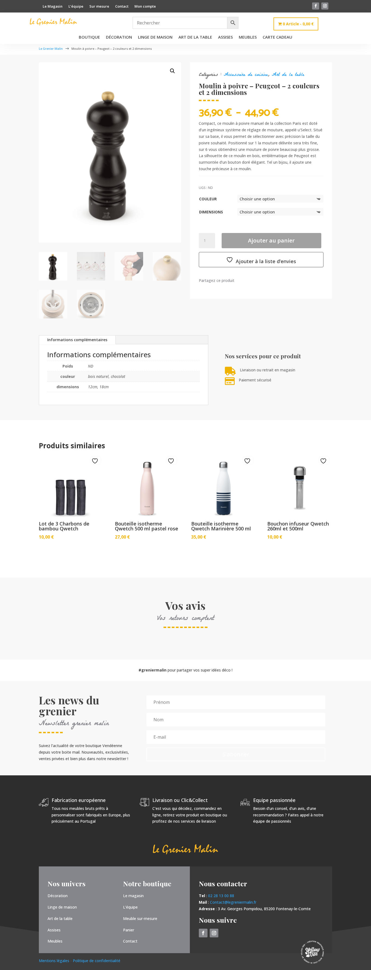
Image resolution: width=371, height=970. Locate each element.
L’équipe (75, 6)
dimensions (211, 211)
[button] (172, 71)
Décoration (119, 37)
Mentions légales (54, 960)
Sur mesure (99, 6)
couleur (208, 198)
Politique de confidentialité (96, 960)
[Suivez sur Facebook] (315, 6)
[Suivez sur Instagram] (324, 6)
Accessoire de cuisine (246, 75)
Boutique (89, 37)
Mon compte (145, 6)
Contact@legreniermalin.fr (233, 902)
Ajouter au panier (271, 240)
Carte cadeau (277, 37)
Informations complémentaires (77, 339)
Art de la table (195, 37)
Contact (121, 6)
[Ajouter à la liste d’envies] (96, 461)
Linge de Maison (155, 37)
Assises (225, 37)
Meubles (248, 37)
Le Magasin (52, 6)
